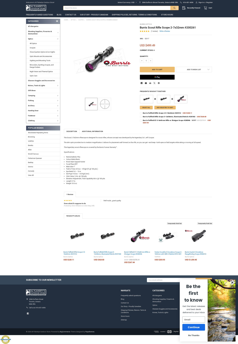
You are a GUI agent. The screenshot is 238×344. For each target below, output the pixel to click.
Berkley (30, 162)
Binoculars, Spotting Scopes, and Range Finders (42, 66)
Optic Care (33, 76)
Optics (30, 39)
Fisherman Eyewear (35, 158)
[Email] (146, 83)
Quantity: (144, 56)
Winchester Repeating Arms (38, 133)
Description (71, 131)
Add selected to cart (165, 107)
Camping (31, 95)
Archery (31, 106)
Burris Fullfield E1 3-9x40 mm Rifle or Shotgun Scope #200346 (137, 253)
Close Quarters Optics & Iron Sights (42, 52)
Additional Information (92, 131)
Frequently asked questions (39, 15)
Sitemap (124, 320)
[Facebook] (141, 83)
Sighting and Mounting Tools (40, 60)
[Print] (150, 83)
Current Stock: (147, 50)
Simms (30, 167)
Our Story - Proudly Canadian (94, 15)
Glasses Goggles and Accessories (41, 81)
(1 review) (154, 31)
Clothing (31, 121)
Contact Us (70, 15)
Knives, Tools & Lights (36, 85)
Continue (194, 327)
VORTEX (31, 141)
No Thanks (193, 335)
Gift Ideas (32, 90)
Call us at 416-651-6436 (37, 308)
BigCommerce (65, 332)
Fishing (31, 100)
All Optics (33, 43)
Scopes (32, 48)
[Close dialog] (232, 282)
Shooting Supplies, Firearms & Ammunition (40, 32)
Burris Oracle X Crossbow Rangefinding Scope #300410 (195, 253)
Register (209, 2)
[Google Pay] (157, 77)
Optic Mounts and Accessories (41, 56)
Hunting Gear (33, 110)
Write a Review (165, 31)
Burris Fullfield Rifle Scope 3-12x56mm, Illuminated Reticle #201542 (107, 253)
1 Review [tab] (69, 194)
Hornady (31, 171)
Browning (31, 137)
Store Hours (167, 15)
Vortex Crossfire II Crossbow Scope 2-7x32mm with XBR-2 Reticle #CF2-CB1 (168, 253)
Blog (59, 15)
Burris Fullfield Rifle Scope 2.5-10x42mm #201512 (74, 253)
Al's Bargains (33, 26)
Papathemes (89, 332)
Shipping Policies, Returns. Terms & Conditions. (134, 15)
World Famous (33, 154)
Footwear (31, 116)
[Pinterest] (159, 83)
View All (31, 175)
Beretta (30, 145)
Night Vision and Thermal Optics (41, 71)
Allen (30, 150)
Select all (146, 107)
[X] (154, 83)
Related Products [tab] (73, 216)
